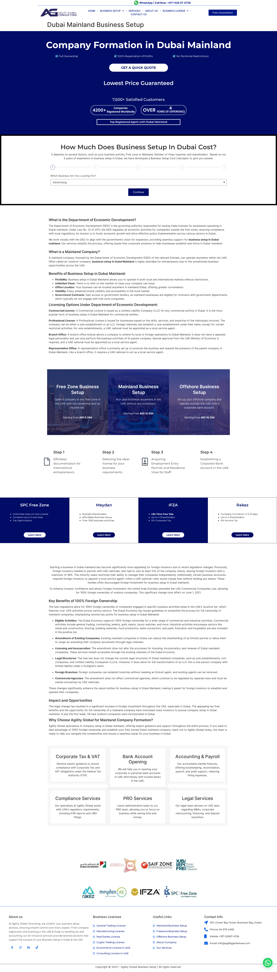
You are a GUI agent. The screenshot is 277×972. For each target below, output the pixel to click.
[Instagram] (20, 947)
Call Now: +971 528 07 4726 (173, 2)
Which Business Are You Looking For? (73, 175)
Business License (174, 10)
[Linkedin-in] (28, 947)
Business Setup (110, 10)
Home (91, 10)
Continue (138, 192)
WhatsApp (146, 2)
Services (134, 10)
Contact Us (139, 14)
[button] (268, 963)
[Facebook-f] (12, 947)
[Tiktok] (37, 947)
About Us (151, 10)
